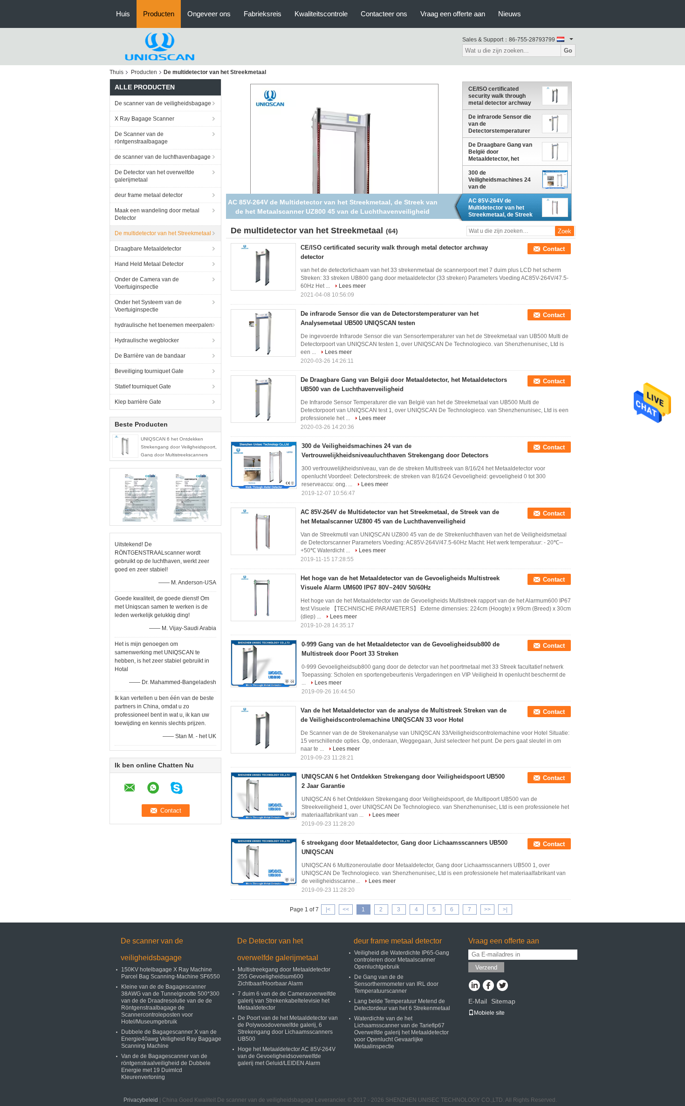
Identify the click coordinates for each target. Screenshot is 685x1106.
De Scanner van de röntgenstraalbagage (141, 138)
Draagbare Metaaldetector (148, 248)
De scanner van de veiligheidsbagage (163, 103)
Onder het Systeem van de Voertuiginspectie (148, 306)
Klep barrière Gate (138, 402)
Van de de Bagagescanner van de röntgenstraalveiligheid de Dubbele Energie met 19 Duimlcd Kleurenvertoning (166, 1066)
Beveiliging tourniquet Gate (149, 371)
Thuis (116, 72)
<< (345, 909)
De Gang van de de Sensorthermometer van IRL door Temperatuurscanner (396, 984)
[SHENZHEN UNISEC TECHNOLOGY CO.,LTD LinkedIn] (474, 986)
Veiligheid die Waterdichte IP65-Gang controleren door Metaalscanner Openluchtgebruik (401, 960)
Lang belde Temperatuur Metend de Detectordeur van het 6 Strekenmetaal (402, 1004)
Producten (158, 14)
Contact (554, 248)
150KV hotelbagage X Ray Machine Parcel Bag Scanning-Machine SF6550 (170, 973)
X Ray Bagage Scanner (144, 118)
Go (568, 50)
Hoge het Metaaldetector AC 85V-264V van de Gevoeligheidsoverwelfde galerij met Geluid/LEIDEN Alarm (287, 1056)
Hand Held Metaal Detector (149, 264)
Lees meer (352, 286)
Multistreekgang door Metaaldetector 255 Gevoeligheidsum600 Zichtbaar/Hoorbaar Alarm (284, 976)
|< (328, 909)
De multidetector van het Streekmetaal (163, 233)
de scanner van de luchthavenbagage (163, 157)
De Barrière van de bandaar (150, 356)
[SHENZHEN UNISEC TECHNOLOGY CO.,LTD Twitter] (502, 986)
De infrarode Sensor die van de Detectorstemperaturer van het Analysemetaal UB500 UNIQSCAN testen (502, 124)
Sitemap (503, 1001)
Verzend (486, 967)
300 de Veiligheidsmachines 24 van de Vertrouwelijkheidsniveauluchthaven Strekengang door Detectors (503, 180)
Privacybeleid (140, 1100)
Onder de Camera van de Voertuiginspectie (147, 283)
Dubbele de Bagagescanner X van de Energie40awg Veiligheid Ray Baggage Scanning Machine (171, 1039)
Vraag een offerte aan (452, 14)
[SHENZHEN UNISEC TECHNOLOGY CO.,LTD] (161, 46)
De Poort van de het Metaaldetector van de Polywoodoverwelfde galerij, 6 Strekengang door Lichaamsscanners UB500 (288, 1028)
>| (505, 909)
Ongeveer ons (209, 14)
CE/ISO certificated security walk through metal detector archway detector (499, 96)
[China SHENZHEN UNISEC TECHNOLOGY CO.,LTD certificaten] (140, 496)
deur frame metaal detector (149, 195)
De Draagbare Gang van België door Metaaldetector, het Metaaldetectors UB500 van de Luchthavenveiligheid (500, 152)
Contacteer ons (384, 14)
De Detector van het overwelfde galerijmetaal (154, 176)
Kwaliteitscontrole (321, 14)
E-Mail (477, 1001)
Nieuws (509, 14)
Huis (123, 14)
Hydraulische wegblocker (147, 340)
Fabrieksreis (262, 14)
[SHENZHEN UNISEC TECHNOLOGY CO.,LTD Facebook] (488, 986)
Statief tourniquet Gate (143, 386)
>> (487, 909)
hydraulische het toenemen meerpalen (163, 325)
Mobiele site (489, 1013)
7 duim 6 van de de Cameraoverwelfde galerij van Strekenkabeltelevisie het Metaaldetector (287, 1001)
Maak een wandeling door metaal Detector (157, 214)
